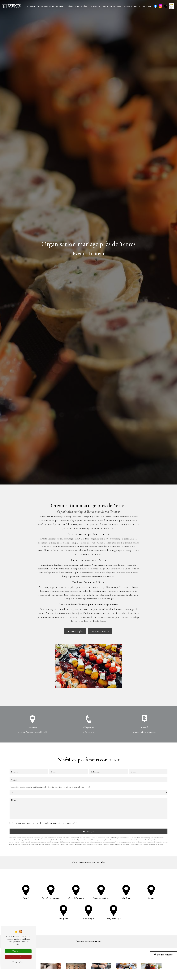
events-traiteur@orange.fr (144, 732)
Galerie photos (132, 6)
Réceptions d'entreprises (51, 6)
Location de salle (112, 6)
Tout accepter (18, 951)
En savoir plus (77, 631)
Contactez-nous (102, 631)
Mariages (95, 6)
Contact (147, 6)
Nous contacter (165, 954)
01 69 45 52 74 (88, 732)
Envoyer (90, 831)
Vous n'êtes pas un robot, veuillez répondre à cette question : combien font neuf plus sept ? (50, 786)
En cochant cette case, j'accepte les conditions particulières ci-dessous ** (44, 823)
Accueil (31, 6)
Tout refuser (18, 956)
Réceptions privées (77, 6)
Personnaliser (18, 962)
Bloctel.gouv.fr (126, 844)
